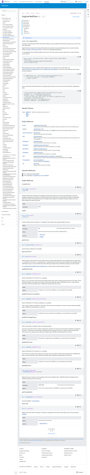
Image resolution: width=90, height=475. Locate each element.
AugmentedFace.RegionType (28, 114)
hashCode (36, 163)
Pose (42, 125)
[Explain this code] (78, 57)
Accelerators (44, 457)
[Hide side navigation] (16, 472)
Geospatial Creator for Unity (26, 1)
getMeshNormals (38, 141)
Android (35, 466)
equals (35, 129)
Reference (46, 1)
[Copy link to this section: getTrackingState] (33, 392)
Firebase (48, 466)
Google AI (66, 466)
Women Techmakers (46, 450)
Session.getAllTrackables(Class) (31, 69)
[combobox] (66, 1)
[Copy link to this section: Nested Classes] (34, 108)
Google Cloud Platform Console (70, 450)
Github (20, 455)
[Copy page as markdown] (43, 16)
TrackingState (26, 160)
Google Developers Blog (24, 450)
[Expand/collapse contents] (29, 20)
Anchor (24, 125)
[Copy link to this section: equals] (27, 211)
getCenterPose (37, 136)
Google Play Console (68, 453)
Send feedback (76, 16)
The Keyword (22, 453)
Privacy (24, 472)
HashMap (41, 236)
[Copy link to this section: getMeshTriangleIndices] (37, 317)
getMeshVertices (38, 152)
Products (27, 13)
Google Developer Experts (47, 455)
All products (73, 466)
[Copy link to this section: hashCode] (29, 404)
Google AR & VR (22, 461)
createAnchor (37, 125)
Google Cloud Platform (57, 466)
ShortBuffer (25, 149)
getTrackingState (38, 160)
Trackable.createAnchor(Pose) (34, 49)
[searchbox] (9, 11)
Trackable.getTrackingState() (50, 69)
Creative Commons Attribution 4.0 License (55, 439)
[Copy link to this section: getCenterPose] (32, 252)
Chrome (41, 466)
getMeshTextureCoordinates (41, 145)
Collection (25, 132)
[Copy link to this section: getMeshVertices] (33, 342)
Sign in (86, 1)
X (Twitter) (21, 457)
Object (39, 129)
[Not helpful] (80, 13)
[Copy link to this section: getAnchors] (30, 240)
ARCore (6, 1)
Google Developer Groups (47, 453)
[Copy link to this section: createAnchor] (31, 184)
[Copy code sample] (80, 187)
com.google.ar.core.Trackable (41, 175)
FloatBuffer (25, 141)
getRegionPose (37, 156)
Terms (20, 472)
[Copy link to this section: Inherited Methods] (36, 170)
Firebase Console (67, 455)
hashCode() (42, 234)
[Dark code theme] (80, 57)
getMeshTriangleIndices (40, 149)
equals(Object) (43, 423)
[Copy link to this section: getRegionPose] (32, 365)
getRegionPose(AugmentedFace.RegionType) (35, 266)
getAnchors (36, 132)
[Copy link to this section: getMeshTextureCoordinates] (41, 294)
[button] (8, 18)
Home (23, 13)
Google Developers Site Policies (36, 440)
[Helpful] (78, 13)
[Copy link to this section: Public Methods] (34, 122)
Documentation (38, 1)
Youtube (21, 459)
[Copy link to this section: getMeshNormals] (34, 269)
